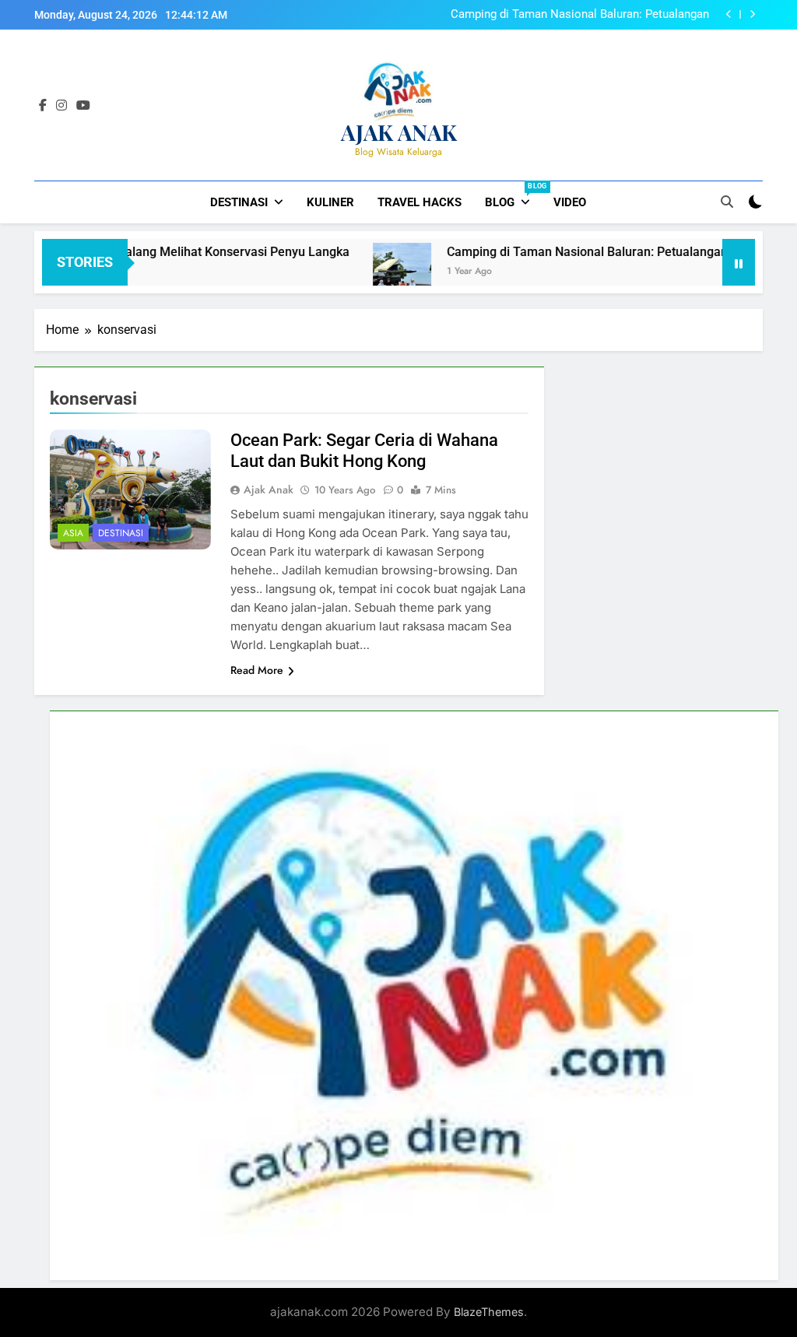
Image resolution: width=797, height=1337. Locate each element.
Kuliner (330, 202)
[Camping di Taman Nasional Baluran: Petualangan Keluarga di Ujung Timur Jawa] (364, 272)
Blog (513, 195)
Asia (73, 533)
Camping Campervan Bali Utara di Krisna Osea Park (576, 15)
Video (569, 202)
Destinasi (239, 202)
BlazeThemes (489, 1311)
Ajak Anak (268, 489)
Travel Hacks (419, 202)
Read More (256, 670)
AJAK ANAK (399, 132)
